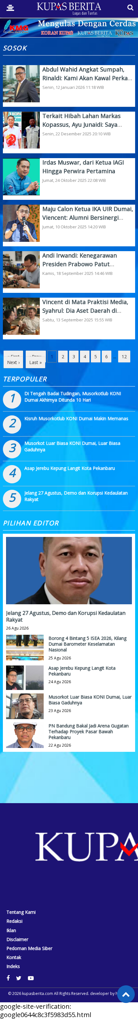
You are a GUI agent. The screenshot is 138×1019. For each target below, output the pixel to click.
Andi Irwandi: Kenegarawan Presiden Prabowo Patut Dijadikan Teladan (79, 263)
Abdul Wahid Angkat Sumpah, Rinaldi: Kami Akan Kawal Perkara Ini (88, 77)
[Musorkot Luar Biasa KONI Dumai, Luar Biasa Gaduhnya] (25, 712)
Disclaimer (17, 939)
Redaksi (14, 921)
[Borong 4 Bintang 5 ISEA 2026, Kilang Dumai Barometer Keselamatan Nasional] (25, 654)
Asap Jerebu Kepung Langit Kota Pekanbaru (69, 468)
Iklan (11, 930)
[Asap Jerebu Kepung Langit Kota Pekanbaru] (25, 683)
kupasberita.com (37, 993)
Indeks (13, 966)
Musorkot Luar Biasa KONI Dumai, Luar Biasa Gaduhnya (90, 700)
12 (124, 356)
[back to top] (126, 994)
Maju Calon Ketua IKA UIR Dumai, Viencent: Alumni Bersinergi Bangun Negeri (87, 217)
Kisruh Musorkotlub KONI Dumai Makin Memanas (76, 418)
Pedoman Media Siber (29, 948)
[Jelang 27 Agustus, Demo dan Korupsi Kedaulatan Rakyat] (69, 592)
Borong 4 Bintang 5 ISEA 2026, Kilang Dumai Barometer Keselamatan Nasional (87, 644)
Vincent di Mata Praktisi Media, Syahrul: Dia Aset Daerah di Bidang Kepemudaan (85, 310)
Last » (35, 362)
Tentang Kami (21, 912)
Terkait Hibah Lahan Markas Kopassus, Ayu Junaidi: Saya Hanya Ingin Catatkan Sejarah (83, 124)
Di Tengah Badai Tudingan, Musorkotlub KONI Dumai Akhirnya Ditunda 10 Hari (72, 396)
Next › (13, 362)
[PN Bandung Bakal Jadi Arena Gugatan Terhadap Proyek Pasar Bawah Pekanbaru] (25, 741)
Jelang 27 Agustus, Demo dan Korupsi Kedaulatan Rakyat (65, 616)
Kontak (13, 957)
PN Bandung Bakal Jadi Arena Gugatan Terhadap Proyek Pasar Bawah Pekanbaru (88, 731)
